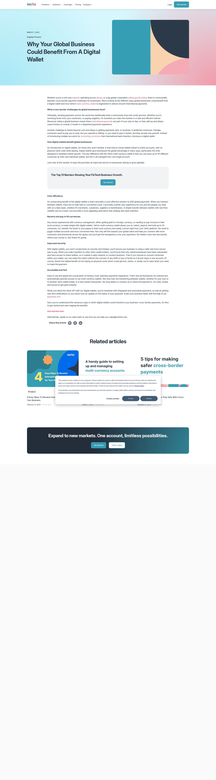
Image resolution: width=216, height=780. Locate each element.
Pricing (78, 4)
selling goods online (137, 97)
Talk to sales (117, 445)
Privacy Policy (139, 386)
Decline (149, 398)
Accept (130, 398)
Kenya (99, 97)
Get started (181, 4)
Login (170, 4)
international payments (102, 121)
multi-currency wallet (86, 104)
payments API (53, 297)
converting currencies (91, 136)
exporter (76, 97)
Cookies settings (112, 398)
